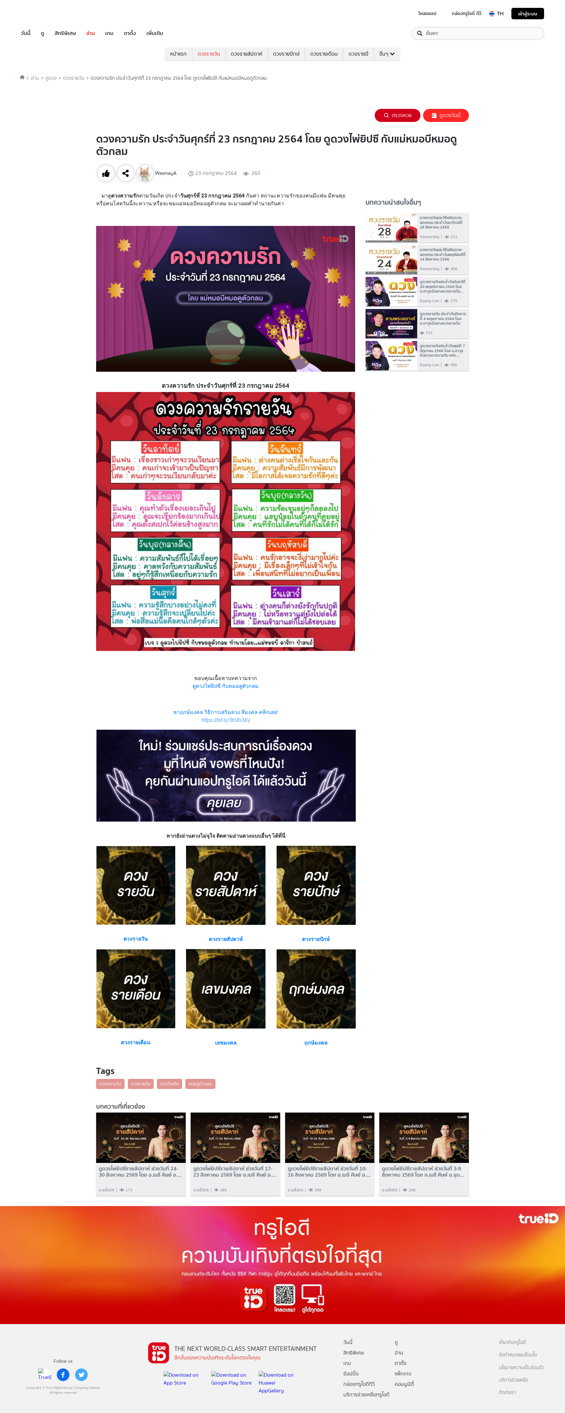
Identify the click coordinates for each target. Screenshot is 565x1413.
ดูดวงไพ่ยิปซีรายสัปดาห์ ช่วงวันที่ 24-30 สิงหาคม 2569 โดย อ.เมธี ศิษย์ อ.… (140, 1172)
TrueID (40, 13)
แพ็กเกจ (403, 1373)
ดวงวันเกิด (169, 1084)
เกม (109, 33)
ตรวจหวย (402, 115)
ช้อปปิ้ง (351, 1373)
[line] (44, 1374)
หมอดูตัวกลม (200, 1084)
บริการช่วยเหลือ (513, 1380)
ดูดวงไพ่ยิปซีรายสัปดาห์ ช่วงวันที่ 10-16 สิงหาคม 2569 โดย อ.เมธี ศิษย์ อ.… (329, 1172)
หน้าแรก (178, 54)
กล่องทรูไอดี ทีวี (466, 13)
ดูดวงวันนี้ (450, 115)
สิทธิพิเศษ (65, 33)
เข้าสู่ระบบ (527, 13)
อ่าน (90, 33)
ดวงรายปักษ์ (286, 54)
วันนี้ (25, 33)
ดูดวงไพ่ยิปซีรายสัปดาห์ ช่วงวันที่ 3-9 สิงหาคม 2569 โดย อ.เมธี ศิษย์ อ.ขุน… (423, 1172)
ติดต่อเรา (507, 1392)
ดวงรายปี (358, 54)
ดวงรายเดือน (324, 54)
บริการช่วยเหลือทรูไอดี (366, 1394)
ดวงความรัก (110, 1084)
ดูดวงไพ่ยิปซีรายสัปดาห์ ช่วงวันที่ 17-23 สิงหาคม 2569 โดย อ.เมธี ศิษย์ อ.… (234, 1172)
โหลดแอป (428, 13)
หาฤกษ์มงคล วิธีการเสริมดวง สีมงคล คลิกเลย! (225, 712)
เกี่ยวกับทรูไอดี (512, 1342)
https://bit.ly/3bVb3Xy (225, 720)
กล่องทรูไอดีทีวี (359, 1384)
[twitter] (81, 1374)
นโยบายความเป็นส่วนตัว (521, 1367)
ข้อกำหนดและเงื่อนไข (518, 1355)
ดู (42, 33)
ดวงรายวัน (208, 54)
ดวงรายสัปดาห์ (246, 54)
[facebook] (63, 1374)
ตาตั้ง (130, 33)
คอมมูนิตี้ (404, 1384)
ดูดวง (51, 78)
